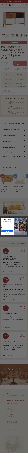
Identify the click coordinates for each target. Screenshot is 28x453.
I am (2, 227)
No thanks (7, 233)
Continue (7, 231)
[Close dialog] (26, 218)
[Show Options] (12, 229)
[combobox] (7, 229)
